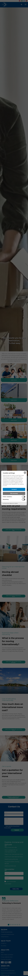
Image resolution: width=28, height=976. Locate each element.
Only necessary (14, 493)
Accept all (14, 489)
